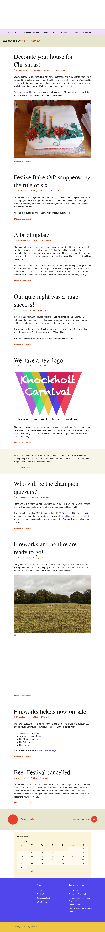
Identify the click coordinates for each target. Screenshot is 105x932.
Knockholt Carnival (31, 32)
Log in (39, 890)
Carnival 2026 (74, 890)
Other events (49, 32)
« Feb (30, 871)
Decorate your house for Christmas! (43, 60)
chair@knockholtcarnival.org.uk (75, 516)
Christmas (48, 70)
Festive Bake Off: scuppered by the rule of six (52, 181)
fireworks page (49, 750)
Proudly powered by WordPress (26, 927)
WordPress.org (43, 902)
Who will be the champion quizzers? (46, 487)
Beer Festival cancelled (42, 772)
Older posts (22, 819)
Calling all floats (75, 905)
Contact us (87, 32)
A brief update (31, 234)
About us (64, 32)
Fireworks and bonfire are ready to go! (45, 548)
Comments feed (43, 898)
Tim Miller (31, 41)
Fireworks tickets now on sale (50, 711)
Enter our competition (23, 92)
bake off (44, 191)
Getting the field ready (78, 894)
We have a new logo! (39, 360)
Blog (76, 32)
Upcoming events (10, 32)
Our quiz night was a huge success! (46, 300)
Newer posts (84, 819)
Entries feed (42, 894)
